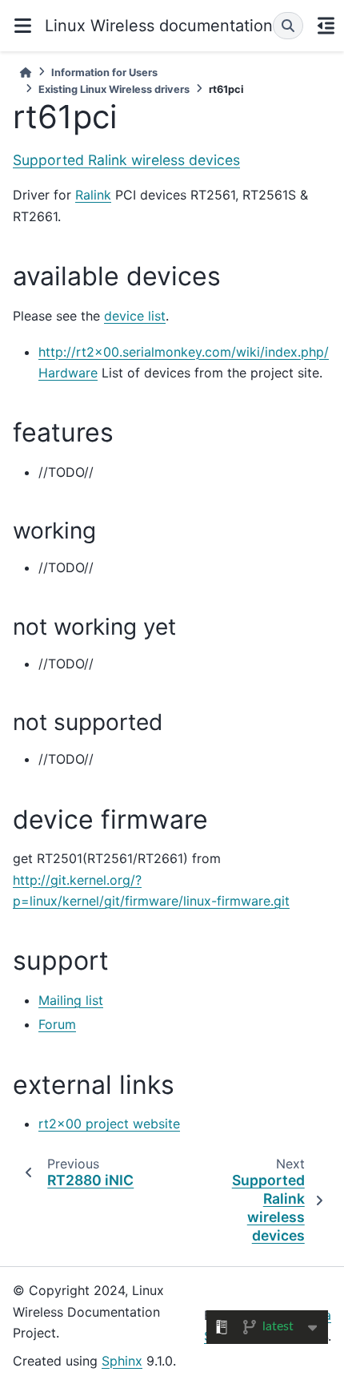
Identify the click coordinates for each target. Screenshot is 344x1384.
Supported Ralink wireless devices (126, 159)
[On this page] (325, 25)
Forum (57, 1024)
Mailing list (70, 1000)
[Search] (288, 25)
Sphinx (122, 1361)
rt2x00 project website (109, 1124)
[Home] (25, 72)
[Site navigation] (22, 25)
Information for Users (104, 73)
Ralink (93, 195)
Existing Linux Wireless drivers (114, 89)
